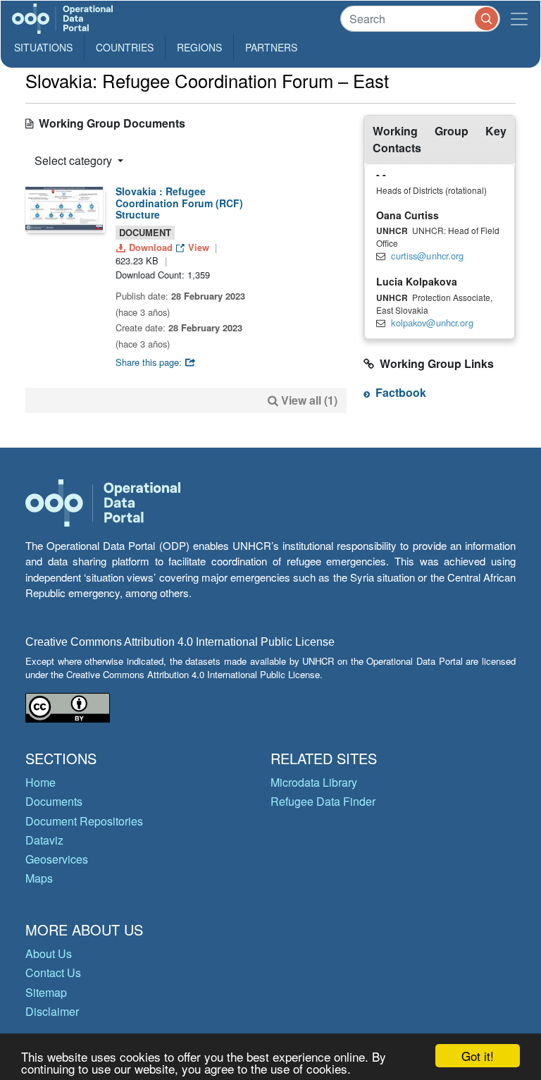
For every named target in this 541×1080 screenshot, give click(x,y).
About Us (48, 953)
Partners (271, 47)
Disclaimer (52, 1011)
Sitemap (46, 992)
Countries (125, 47)
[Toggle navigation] (519, 19)
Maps (39, 878)
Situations (43, 47)
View (198, 247)
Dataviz (44, 840)
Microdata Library (313, 782)
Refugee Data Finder (322, 801)
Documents (53, 801)
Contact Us (53, 972)
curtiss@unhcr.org (427, 255)
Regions (199, 47)
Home (40, 782)
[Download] (64, 209)
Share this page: (150, 362)
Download (150, 247)
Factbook (400, 392)
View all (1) (309, 400)
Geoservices (56, 859)
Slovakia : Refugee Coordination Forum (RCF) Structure (179, 203)
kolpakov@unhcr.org (432, 322)
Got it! (477, 1055)
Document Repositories (84, 821)
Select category (75, 160)
